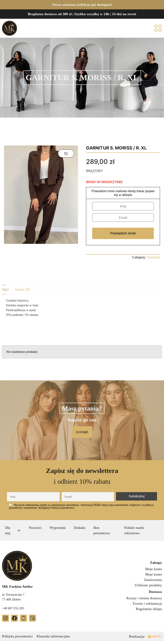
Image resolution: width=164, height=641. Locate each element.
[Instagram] (5, 618)
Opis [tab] (5, 289)
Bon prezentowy (101, 530)
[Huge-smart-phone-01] (23, 618)
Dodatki (79, 528)
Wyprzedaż (58, 528)
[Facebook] (14, 618)
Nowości (35, 528)
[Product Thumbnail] (66, 153)
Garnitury (153, 257)
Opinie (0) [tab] (22, 289)
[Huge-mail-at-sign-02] (32, 618)
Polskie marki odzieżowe (134, 530)
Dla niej (7, 530)
